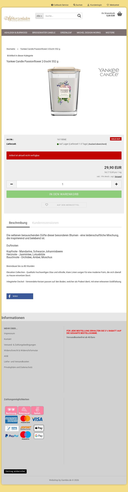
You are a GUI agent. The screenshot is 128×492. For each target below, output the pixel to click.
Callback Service (60, 5)
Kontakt (7, 339)
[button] (11, 184)
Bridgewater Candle (43, 32)
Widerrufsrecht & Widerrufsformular (21, 350)
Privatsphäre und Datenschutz (18, 367)
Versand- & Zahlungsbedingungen (20, 345)
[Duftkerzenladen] (17, 18)
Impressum (9, 333)
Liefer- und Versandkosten (16, 361)
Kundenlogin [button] (95, 5)
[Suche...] (79, 16)
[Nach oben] (119, 487)
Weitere (110, 32)
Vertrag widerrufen (15, 471)
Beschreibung (18, 222)
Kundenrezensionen (45, 222)
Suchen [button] (78, 5)
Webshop (53, 480)
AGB (6, 356)
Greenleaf (66, 32)
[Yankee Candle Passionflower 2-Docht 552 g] (64, 91)
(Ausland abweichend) (97, 144)
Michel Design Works (89, 32)
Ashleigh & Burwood (15, 32)
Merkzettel (114, 5)
